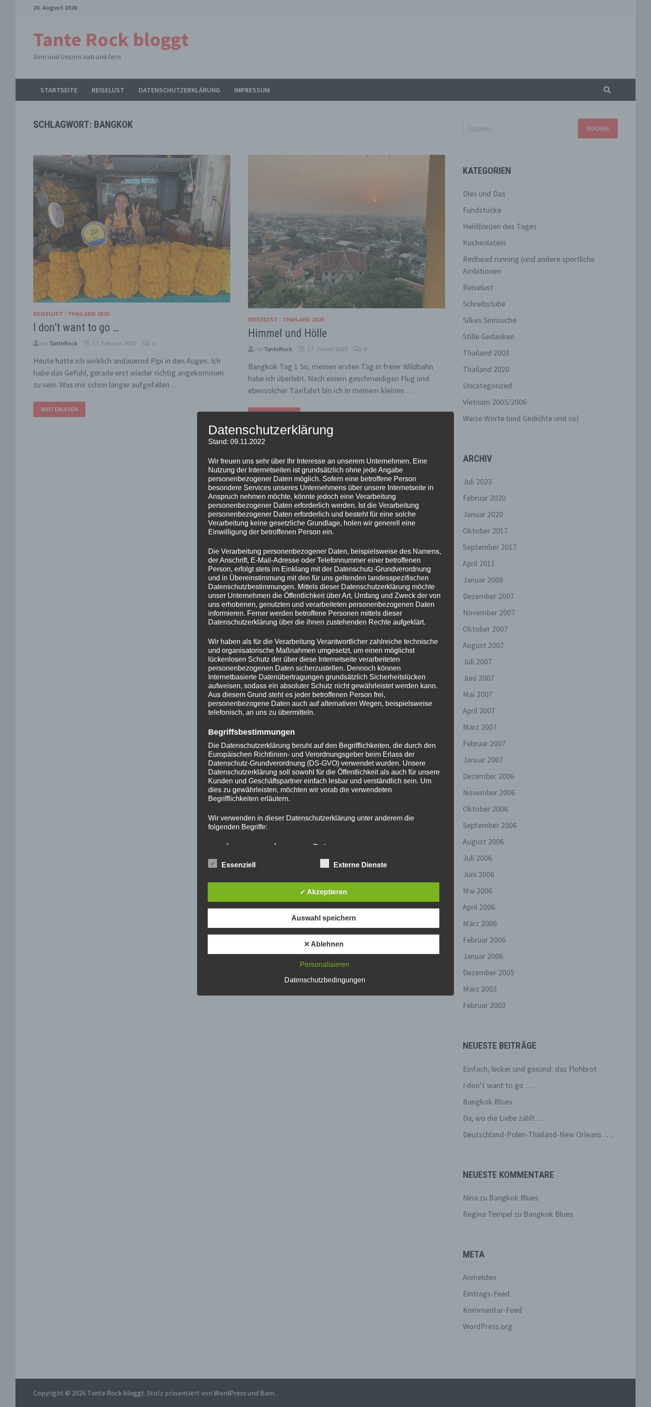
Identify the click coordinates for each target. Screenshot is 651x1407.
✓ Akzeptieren (323, 892)
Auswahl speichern (323, 918)
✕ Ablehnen (324, 944)
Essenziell (238, 865)
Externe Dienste (360, 865)
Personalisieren (324, 964)
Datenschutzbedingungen (324, 980)
